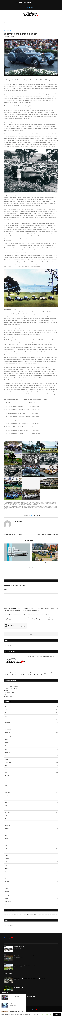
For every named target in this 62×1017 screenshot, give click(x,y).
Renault (31, 868)
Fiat (31, 782)
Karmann (31, 799)
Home (5, 28)
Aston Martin (31, 729)
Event (31, 769)
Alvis (31, 726)
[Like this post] (32, 515)
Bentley (31, 742)
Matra (31, 822)
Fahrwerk (31, 775)
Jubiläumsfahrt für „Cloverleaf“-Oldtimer (24, 965)
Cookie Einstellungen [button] (46, 1014)
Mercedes (31, 825)
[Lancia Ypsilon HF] (5, 997)
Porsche (31, 858)
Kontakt (40, 5)
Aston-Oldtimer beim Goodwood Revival (24, 956)
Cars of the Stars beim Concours (44, 563)
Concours (31, 759)
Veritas (31, 898)
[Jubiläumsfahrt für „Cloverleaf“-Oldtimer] (8, 967)
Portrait (14, 5)
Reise (31, 865)
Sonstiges (31, 885)
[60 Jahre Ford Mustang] (17, 552)
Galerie (18, 5)
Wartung (31, 905)
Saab (31, 878)
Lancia (31, 809)
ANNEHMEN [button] (57, 1014)
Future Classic (31, 789)
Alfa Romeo (31, 722)
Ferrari (31, 779)
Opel (31, 852)
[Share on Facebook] (34, 515)
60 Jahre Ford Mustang (17, 563)
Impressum (51, 5)
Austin (31, 739)
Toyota (31, 888)
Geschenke (31, 792)
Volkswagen (31, 901)
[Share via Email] (39, 515)
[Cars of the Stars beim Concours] (45, 552)
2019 (31, 706)
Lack (31, 805)
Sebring (31, 881)
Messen (31, 828)
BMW (31, 749)
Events (31, 772)
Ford (31, 785)
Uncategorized (13, 28)
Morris (31, 835)
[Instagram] (32, 7)
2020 (31, 709)
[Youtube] (34, 7)
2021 (31, 713)
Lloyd (31, 815)
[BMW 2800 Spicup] (8, 989)
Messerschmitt (31, 832)
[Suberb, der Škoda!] (8, 949)
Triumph (31, 891)
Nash (31, 845)
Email (5, 598)
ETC (31, 766)
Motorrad (31, 842)
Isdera (31, 795)
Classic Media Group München (38, 674)
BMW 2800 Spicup (18, 987)
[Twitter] (29, 7)
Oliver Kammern (11, 36)
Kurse (36, 5)
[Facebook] (27, 7)
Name (5, 589)
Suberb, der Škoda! (19, 946)
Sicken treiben (14, 1003)
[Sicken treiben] (5, 1005)
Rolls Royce (31, 875)
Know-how (24, 5)
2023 (31, 719)
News (9, 5)
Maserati (31, 818)
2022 (31, 716)
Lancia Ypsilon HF (23, 2)
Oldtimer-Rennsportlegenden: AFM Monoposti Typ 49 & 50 (29, 978)
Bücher (31, 756)
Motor (31, 838)
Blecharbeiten (31, 746)
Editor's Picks (31, 762)
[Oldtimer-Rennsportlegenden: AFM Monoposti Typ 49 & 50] (8, 980)
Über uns (46, 5)
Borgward (31, 752)
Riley (31, 871)
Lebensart (31, 5)
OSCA (31, 855)
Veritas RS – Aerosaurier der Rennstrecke (24, 996)
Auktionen (31, 732)
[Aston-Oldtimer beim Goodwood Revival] (8, 958)
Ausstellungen (31, 736)
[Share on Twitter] (36, 515)
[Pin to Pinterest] (37, 515)
